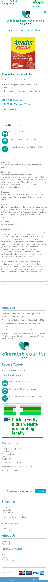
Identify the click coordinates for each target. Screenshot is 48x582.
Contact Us (7, 544)
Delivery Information (10, 512)
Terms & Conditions (10, 523)
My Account (13, 30)
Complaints (6, 557)
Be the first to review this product (14, 79)
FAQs (4, 555)
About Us (6, 542)
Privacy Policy (8, 528)
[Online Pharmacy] (38, 4)
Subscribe (40, 491)
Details (7, 156)
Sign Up (29, 30)
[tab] (24, 156)
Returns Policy (8, 531)
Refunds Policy (8, 526)
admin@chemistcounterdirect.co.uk (17, 466)
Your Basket (7, 510)
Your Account (7, 507)
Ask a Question (8, 560)
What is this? (38, 6)
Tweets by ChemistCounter (14, 370)
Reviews (7, 285)
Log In (22, 30)
